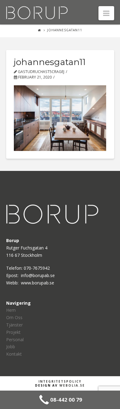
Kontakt (14, 354)
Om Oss (14, 317)
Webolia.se (72, 385)
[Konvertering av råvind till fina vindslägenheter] (37, 12)
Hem (11, 310)
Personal (15, 339)
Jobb (10, 346)
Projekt (13, 332)
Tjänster (14, 325)
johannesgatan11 (64, 30)
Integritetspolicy (60, 381)
